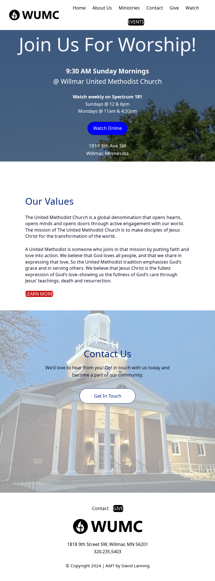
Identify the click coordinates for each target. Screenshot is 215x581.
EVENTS (136, 22)
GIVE (118, 508)
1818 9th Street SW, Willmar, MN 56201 (107, 544)
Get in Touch (107, 396)
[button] (107, 128)
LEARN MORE (39, 294)
